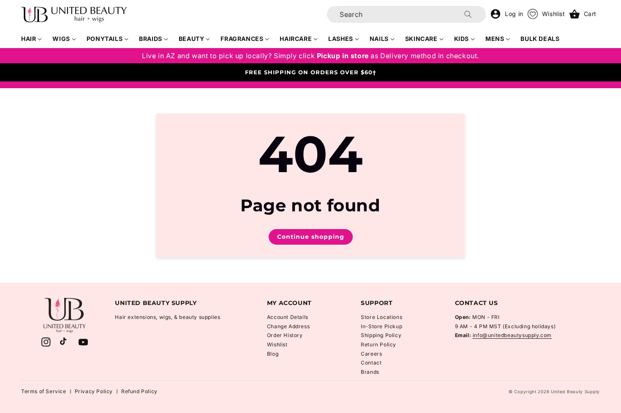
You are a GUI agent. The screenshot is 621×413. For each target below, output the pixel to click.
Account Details (287, 317)
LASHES (340, 38)
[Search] (468, 14)
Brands (370, 372)
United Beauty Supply (575, 391)
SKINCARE (421, 38)
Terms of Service (43, 391)
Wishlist (277, 344)
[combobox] (406, 14)
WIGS (61, 38)
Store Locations (381, 317)
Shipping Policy (381, 335)
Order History (285, 335)
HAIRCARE (296, 38)
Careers (371, 354)
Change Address (288, 326)
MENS (494, 38)
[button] (31, 39)
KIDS (461, 38)
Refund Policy (139, 391)
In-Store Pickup (381, 326)
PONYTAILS (105, 38)
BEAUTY (191, 38)
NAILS (379, 38)
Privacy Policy (94, 391)
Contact (371, 362)
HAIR (28, 38)
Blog (272, 354)
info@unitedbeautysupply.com (512, 335)
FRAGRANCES (242, 38)
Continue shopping (310, 236)
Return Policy (378, 344)
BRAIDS (150, 38)
